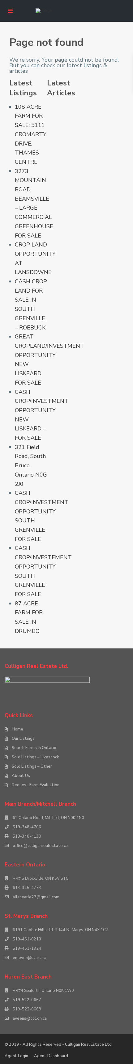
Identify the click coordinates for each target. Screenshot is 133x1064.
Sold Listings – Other (32, 766)
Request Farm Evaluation (35, 785)
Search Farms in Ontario (34, 748)
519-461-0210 (27, 939)
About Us (21, 775)
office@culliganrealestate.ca (40, 845)
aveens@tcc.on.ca (30, 1018)
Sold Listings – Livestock (35, 757)
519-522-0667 (27, 1000)
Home (17, 729)
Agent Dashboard (51, 1056)
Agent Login (16, 1056)
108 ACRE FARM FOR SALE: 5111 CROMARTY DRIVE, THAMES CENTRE (30, 134)
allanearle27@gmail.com (36, 897)
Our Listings (23, 738)
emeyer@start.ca (29, 958)
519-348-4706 (27, 827)
